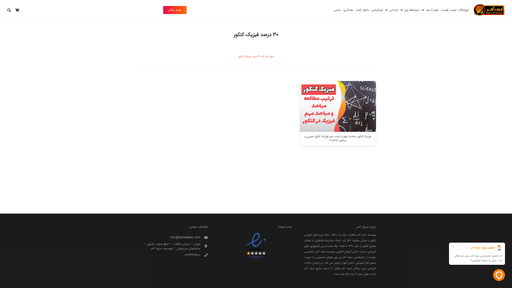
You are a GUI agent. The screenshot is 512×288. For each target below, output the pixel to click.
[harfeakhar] (489, 10)
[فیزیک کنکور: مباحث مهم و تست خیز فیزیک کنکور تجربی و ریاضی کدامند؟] (338, 106)
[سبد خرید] (17, 10)
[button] (423, 10)
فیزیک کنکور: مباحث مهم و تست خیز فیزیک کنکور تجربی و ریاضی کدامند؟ (338, 138)
